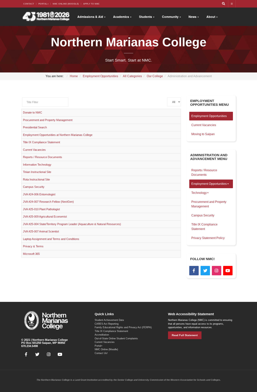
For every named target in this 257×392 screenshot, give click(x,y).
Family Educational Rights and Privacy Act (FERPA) (123, 327)
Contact (28, 4)
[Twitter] (205, 270)
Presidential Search (35, 127)
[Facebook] (194, 270)
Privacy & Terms (33, 246)
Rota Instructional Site (36, 179)
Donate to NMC (32, 112)
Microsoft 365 (31, 253)
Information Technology (37, 164)
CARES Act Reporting (107, 323)
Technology (199, 192)
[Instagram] (216, 270)
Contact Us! (101, 353)
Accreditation (102, 334)
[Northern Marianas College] (46, 16)
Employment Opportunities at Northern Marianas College (57, 134)
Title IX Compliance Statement (41, 142)
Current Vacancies (34, 149)
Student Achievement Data (109, 320)
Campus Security (33, 186)
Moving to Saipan (203, 134)
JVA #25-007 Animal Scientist (41, 231)
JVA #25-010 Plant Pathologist (41, 209)
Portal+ (43, 4)
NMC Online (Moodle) (66, 4)
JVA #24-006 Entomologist (39, 194)
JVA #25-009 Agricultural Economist (45, 216)
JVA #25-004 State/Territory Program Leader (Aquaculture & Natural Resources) (72, 224)
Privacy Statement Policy (208, 238)
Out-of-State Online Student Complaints (116, 338)
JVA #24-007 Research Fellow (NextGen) (48, 201)
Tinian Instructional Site (37, 172)
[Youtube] (228, 270)
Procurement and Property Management (47, 120)
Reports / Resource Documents (42, 157)
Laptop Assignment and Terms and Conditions (51, 239)
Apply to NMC (91, 4)
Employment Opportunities (209, 116)
